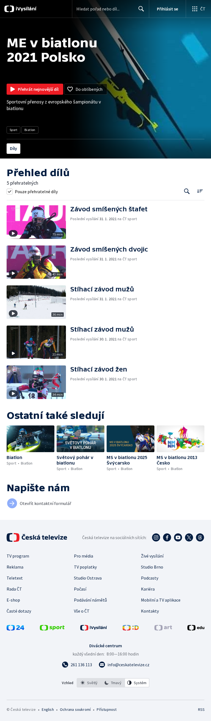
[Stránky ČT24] (15, 629)
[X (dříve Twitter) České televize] (189, 537)
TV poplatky (85, 567)
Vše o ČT (82, 611)
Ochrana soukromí (75, 709)
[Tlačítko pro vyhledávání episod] (186, 191)
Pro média (83, 556)
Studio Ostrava (88, 578)
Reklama (15, 567)
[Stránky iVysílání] (93, 629)
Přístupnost (106, 709)
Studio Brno (152, 567)
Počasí (80, 589)
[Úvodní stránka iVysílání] (25, 9)
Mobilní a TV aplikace (161, 600)
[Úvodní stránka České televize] (37, 537)
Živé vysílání (152, 556)
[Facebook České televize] (167, 537)
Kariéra (148, 589)
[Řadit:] (199, 190)
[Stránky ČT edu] (195, 629)
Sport (13, 130)
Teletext (15, 578)
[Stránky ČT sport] (52, 629)
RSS (201, 709)
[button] (38, 222)
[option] (89, 683)
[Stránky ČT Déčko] (131, 629)
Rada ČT (14, 589)
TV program (18, 556)
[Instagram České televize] (156, 537)
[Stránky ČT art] (163, 629)
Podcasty (149, 578)
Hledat (141, 9)
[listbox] (113, 682)
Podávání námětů (90, 600)
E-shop (13, 600)
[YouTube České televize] (178, 537)
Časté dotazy (19, 611)
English (48, 709)
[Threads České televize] (200, 537)
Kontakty (150, 611)
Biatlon (29, 130)
